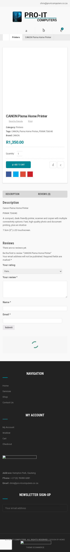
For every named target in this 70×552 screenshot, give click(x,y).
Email (7, 314)
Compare (53, 164)
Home (5, 385)
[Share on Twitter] (16, 174)
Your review (10, 277)
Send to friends (16, 121)
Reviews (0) (44, 194)
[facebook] (5, 520)
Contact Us (8, 402)
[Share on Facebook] (8, 174)
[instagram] (13, 520)
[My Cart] (61, 30)
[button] (9, 30)
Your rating (9, 265)
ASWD (62, 540)
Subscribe (63, 508)
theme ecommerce (35, 547)
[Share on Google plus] (23, 174)
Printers (16, 37)
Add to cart (19, 165)
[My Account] (43, 30)
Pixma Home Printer (29, 131)
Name (7, 302)
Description (12, 194)
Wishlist (6, 433)
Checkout (7, 444)
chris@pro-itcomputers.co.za (53, 3)
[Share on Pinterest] (30, 174)
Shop (5, 397)
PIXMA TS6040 (46, 131)
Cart (4, 438)
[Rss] (22, 520)
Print (30, 121)
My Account (8, 427)
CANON (15, 131)
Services (7, 391)
